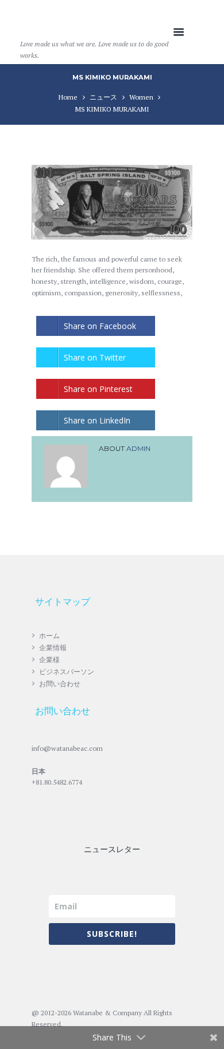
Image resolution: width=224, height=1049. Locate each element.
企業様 (49, 659)
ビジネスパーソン (66, 671)
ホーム (49, 635)
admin (138, 448)
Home (68, 97)
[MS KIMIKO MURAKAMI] (112, 202)
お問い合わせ (59, 683)
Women (141, 97)
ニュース (103, 97)
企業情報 (53, 647)
